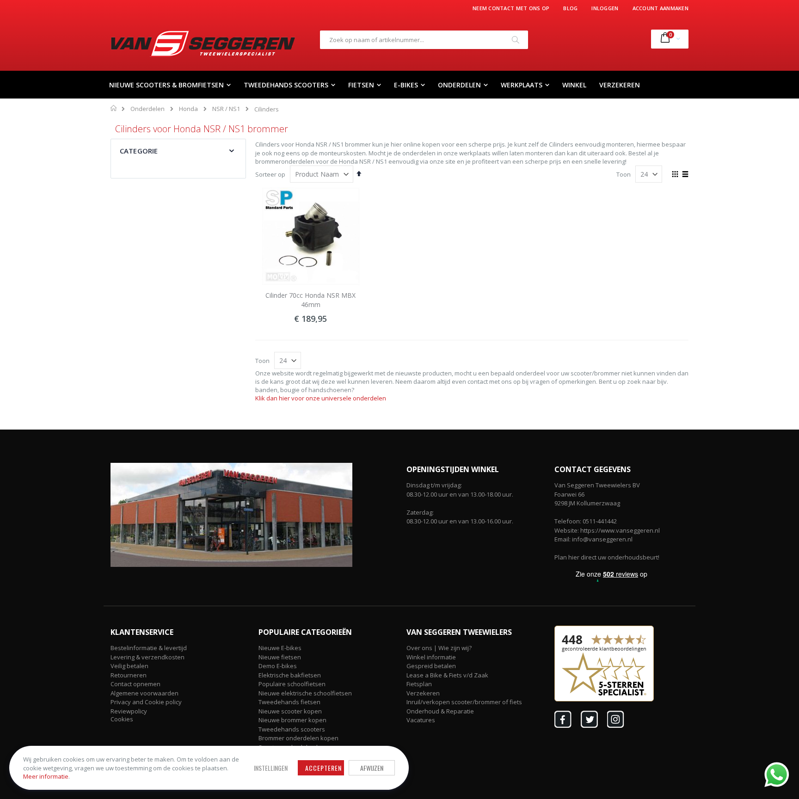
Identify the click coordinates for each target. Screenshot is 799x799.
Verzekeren (423, 693)
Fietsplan (419, 684)
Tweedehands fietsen (289, 702)
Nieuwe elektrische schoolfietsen (305, 693)
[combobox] (424, 40)
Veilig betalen (129, 666)
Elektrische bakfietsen (289, 675)
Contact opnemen (135, 684)
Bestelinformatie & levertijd (149, 648)
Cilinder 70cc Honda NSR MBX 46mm (310, 300)
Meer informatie (45, 776)
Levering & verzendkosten (147, 657)
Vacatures (420, 720)
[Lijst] (685, 175)
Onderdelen (147, 109)
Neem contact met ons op (511, 8)
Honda (188, 109)
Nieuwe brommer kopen (292, 720)
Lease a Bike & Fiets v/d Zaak (447, 675)
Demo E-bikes (277, 666)
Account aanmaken (660, 8)
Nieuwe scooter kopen (290, 711)
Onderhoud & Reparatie (440, 711)
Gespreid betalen (431, 666)
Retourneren (129, 675)
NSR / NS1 (226, 109)
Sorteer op (270, 174)
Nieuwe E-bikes (279, 648)
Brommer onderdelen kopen (298, 738)
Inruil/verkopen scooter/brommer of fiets (464, 702)
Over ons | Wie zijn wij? (439, 648)
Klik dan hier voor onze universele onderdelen (320, 398)
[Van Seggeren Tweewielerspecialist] (203, 43)
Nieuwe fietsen (279, 657)
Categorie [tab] (139, 150)
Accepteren (323, 768)
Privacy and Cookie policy (146, 702)
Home (114, 108)
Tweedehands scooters (291, 729)
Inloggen (604, 8)
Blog (570, 8)
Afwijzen (371, 768)
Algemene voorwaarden (144, 693)
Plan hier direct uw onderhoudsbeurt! (606, 557)
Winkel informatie (431, 657)
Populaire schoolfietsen (292, 684)
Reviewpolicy (129, 711)
